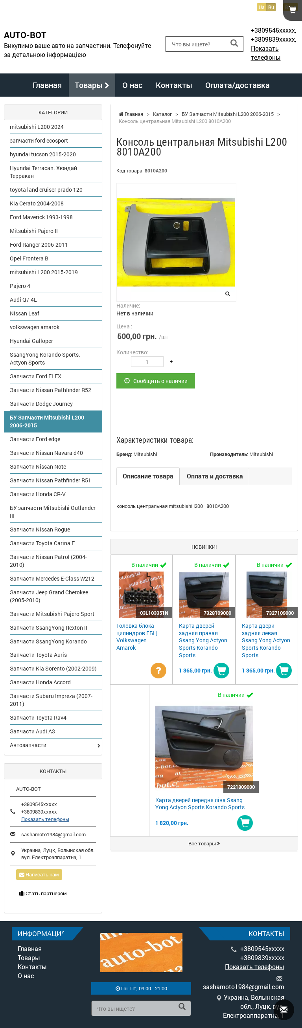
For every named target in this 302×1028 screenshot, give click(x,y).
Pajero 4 (20, 286)
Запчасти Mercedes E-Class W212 (52, 578)
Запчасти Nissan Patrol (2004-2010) (48, 560)
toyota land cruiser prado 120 (46, 189)
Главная (47, 85)
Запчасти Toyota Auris (38, 654)
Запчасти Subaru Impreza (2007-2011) (51, 699)
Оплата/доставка (237, 85)
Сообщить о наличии (159, 381)
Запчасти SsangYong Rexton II (48, 627)
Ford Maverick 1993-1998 (41, 217)
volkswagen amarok (34, 327)
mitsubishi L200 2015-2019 (44, 272)
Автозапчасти (28, 745)
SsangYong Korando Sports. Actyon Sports (45, 358)
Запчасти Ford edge (35, 439)
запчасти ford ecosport (39, 140)
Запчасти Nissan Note (38, 466)
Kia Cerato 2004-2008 (37, 203)
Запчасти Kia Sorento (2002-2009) (53, 668)
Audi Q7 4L (23, 299)
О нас (132, 85)
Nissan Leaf (24, 313)
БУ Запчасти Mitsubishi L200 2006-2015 (47, 421)
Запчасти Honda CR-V (38, 494)
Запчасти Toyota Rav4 (38, 717)
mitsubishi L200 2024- (37, 126)
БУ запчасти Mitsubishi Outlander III (53, 511)
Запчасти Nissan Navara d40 (46, 452)
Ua (262, 7)
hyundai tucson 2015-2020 (43, 154)
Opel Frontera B (29, 258)
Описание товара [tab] (148, 476)
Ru (271, 7)
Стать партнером (45, 893)
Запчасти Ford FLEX (35, 376)
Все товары (202, 843)
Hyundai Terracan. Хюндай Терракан (43, 172)
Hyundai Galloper (31, 340)
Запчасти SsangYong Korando (48, 641)
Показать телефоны (266, 52)
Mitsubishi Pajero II (34, 231)
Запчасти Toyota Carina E (42, 543)
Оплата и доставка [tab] (215, 476)
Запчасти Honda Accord (40, 682)
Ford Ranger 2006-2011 (39, 244)
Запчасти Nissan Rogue (40, 529)
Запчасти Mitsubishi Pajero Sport (52, 614)
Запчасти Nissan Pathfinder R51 (50, 480)
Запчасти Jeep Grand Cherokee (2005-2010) (49, 596)
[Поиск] (234, 43)
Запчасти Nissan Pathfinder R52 (50, 390)
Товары (90, 85)
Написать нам (41, 874)
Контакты (174, 85)
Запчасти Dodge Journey (41, 403)
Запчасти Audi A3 (32, 731)
